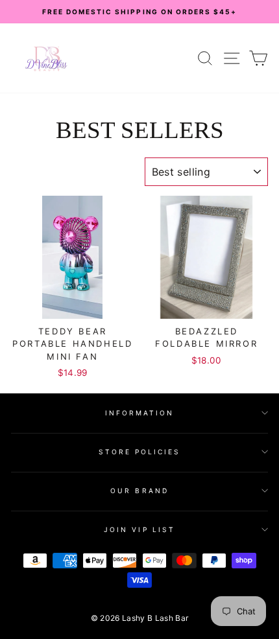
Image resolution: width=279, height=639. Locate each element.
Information (140, 413)
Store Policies (140, 452)
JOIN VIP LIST (139, 529)
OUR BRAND (139, 490)
